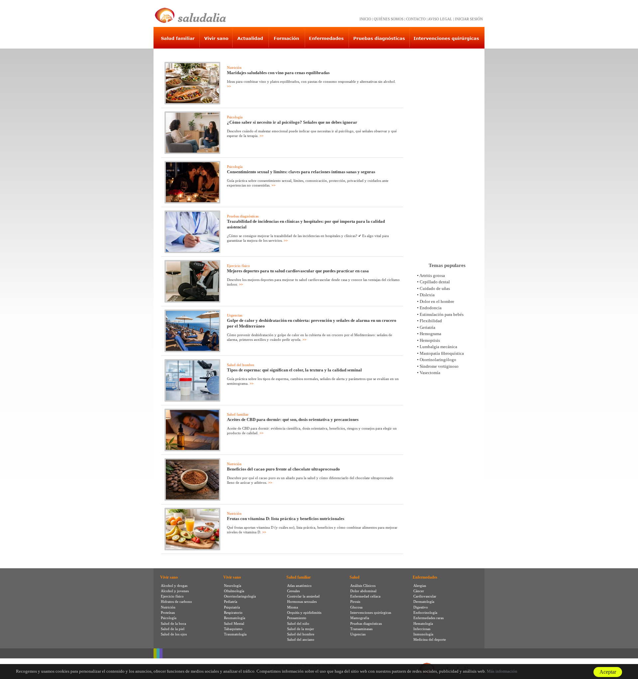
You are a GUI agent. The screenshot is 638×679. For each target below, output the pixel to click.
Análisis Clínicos (362, 586)
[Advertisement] (447, 152)
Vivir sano (169, 577)
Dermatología (423, 602)
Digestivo (420, 607)
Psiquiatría (232, 607)
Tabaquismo (233, 629)
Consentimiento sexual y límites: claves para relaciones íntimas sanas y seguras (301, 171)
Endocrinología (425, 612)
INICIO (365, 19)
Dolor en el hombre (437, 301)
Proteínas (168, 612)
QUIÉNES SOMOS (388, 19)
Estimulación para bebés (442, 314)
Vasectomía (430, 372)
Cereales (293, 591)
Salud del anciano (300, 639)
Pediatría (230, 602)
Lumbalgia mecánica (438, 346)
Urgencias (234, 315)
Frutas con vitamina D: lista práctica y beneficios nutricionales (285, 518)
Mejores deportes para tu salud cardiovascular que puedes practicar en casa (298, 270)
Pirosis (355, 602)
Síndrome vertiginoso (439, 366)
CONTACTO (416, 19)
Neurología (232, 586)
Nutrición (234, 67)
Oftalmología (234, 591)
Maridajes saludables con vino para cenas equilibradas (278, 72)
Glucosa (356, 607)
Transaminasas (361, 629)
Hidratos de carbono (176, 602)
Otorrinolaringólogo (438, 359)
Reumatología (234, 618)
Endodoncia (431, 307)
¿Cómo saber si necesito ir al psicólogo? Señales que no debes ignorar (292, 122)
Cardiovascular (424, 596)
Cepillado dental (435, 281)
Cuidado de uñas (435, 288)
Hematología (423, 623)
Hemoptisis (430, 340)
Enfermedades (425, 577)
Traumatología (235, 634)
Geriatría (427, 327)
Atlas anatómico (299, 586)
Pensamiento (296, 618)
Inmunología (423, 634)
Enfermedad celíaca (365, 596)
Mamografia (359, 618)
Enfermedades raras (428, 618)
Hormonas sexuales (302, 602)
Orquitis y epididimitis (304, 612)
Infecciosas (421, 629)
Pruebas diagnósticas (243, 216)
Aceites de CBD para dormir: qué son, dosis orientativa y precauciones (293, 419)
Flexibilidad (431, 320)
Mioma (292, 607)
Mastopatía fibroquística (442, 353)
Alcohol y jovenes (175, 591)
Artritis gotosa (432, 275)
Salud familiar (238, 414)
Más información (502, 671)
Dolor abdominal (363, 591)
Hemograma (430, 333)
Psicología (235, 117)
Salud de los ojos (174, 634)
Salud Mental (234, 623)
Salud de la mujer (300, 629)
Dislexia (427, 294)
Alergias (419, 586)
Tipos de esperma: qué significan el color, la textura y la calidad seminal (294, 369)
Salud (355, 577)
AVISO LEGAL (440, 19)
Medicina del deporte (429, 639)
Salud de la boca (173, 623)
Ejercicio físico (238, 266)
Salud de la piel (172, 629)
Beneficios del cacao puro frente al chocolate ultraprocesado (283, 469)
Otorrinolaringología (240, 596)
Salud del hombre (240, 365)
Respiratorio (233, 612)
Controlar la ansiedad (303, 596)
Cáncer (418, 591)
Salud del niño (298, 623)
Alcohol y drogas (174, 586)
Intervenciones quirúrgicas (370, 612)
